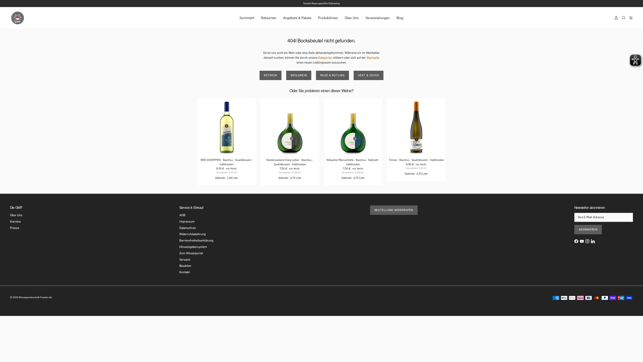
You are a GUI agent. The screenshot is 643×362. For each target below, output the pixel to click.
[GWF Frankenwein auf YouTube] (582, 241)
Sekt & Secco (368, 75)
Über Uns (352, 18)
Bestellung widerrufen (393, 210)
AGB (182, 215)
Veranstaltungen (378, 18)
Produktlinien (328, 18)
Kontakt (184, 272)
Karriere (15, 221)
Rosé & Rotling (332, 75)
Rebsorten (268, 18)
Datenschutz (187, 228)
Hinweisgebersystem (193, 247)
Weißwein (299, 75)
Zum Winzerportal (191, 253)
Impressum (187, 221)
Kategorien (325, 57)
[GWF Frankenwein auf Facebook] (576, 241)
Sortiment (246, 18)
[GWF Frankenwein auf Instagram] (587, 241)
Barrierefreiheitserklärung (196, 240)
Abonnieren (588, 229)
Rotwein (270, 75)
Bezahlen (185, 266)
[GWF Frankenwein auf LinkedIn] (593, 241)
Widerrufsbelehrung (192, 234)
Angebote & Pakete (297, 18)
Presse (14, 228)
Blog (400, 18)
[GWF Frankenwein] (17, 17)
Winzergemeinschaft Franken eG (35, 297)
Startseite (373, 57)
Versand (184, 259)
